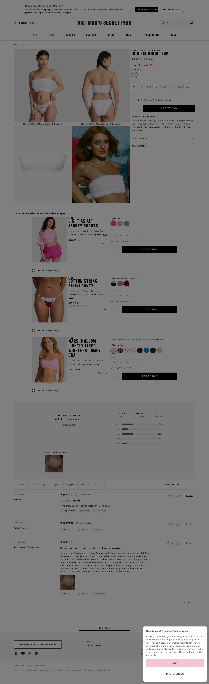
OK (175, 663)
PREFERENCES (175, 674)
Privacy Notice (179, 652)
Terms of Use (196, 652)
